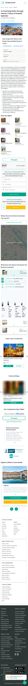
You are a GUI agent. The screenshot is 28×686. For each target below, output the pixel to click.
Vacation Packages (20, 647)
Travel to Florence (20, 621)
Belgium (16, 522)
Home (2, 7)
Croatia (4, 524)
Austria (11, 7)
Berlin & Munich (5, 575)
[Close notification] (25, 676)
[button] (25, 683)
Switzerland (4, 536)
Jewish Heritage (5, 598)
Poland (3, 532)
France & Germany (6, 551)
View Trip (8, 366)
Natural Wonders (6, 593)
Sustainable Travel (6, 625)
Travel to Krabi (5, 641)
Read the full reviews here (14, 422)
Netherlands (16, 530)
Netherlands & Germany (7, 555)
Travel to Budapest (20, 615)
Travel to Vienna (19, 613)
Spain (15, 534)
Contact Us (4, 615)
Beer (3, 600)
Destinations (18, 641)
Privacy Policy (5, 619)
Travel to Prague (19, 611)
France (15, 526)
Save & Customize (14, 194)
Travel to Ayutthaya (6, 658)
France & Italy (5, 543)
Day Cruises (5, 596)
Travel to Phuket (5, 656)
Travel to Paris (19, 623)
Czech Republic (17, 524)
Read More (13, 402)
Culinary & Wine (6, 591)
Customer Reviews (6, 627)
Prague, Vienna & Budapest (8, 567)
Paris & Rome (5, 569)
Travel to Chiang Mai (7, 639)
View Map (18, 366)
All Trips (6, 7)
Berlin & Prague (5, 577)
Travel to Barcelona (20, 629)
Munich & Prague (6, 571)
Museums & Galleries (7, 594)
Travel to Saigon (5, 643)
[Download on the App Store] (20, 668)
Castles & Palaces (6, 587)
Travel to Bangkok (6, 637)
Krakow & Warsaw (6, 579)
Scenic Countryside (6, 589)
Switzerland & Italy (6, 549)
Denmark (4, 526)
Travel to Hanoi (5, 654)
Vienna (12, 21)
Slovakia (4, 534)
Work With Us (5, 623)
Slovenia (16, 532)
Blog (16, 637)
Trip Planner (4, 629)
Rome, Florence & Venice (8, 565)
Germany (4, 528)
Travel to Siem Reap (7, 645)
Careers (3, 613)
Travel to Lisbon (19, 631)
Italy (3, 530)
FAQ (2, 617)
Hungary (16, 528)
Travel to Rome (19, 617)
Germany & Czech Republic (8, 557)
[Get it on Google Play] (20, 672)
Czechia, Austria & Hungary (8, 547)
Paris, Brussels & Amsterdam (8, 573)
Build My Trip (16, 207)
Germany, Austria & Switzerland (9, 545)
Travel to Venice (19, 619)
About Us (3, 611)
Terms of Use (5, 621)
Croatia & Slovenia (6, 553)
